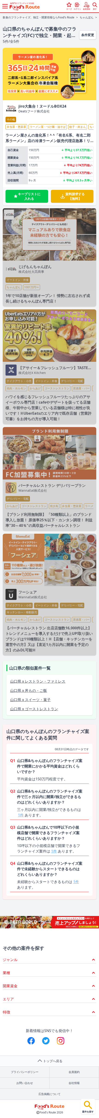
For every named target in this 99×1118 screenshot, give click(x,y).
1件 (21, 815)
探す (95, 9)
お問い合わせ (24, 1083)
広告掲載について (49, 1094)
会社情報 (74, 1083)
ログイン (77, 9)
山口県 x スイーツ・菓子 (30, 699)
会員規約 (74, 1072)
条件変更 (87, 35)
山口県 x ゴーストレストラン (34, 708)
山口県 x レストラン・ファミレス (37, 681)
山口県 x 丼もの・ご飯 (28, 690)
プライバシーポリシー (24, 1072)
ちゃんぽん (86, 17)
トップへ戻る (52, 1061)
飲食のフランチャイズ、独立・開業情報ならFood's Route (38, 17)
